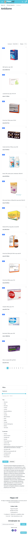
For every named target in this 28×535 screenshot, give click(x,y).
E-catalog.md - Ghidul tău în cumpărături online (14, 514)
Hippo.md (3, 5)
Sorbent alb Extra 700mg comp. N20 (10, 147)
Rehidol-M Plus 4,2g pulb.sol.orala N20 (11, 226)
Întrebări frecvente (14, 510)
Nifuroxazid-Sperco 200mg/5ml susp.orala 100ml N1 (14, 200)
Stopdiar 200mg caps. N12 (8, 306)
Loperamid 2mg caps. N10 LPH (9, 93)
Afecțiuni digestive (11, 5)
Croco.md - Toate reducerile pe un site (14, 516)
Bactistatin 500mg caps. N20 (9, 333)
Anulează (12, 461)
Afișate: (21, 44)
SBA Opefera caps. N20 (8, 67)
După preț (4, 391)
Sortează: (10, 44)
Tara (3, 399)
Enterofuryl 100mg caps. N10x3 (9, 120)
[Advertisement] (14, 27)
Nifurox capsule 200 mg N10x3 (9, 360)
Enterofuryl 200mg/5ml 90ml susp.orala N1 (12, 253)
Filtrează (5, 461)
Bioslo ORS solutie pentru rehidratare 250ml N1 (13, 173)
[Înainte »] (23, 368)
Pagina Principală (14, 508)
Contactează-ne (14, 512)
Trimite (23, 524)
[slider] (2, 393)
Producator (5, 431)
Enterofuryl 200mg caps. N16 (9, 280)
